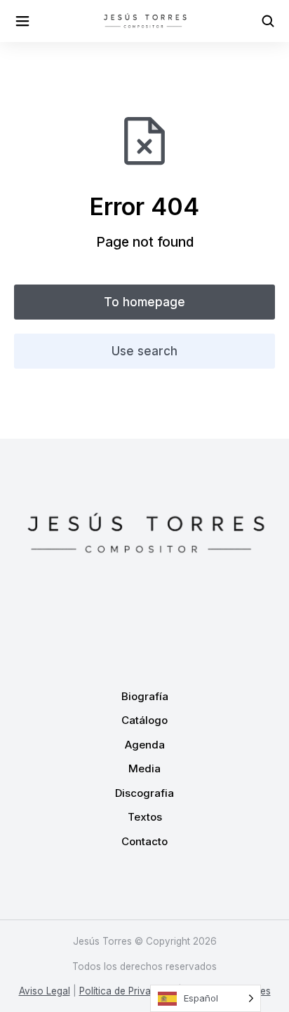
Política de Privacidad (127, 991)
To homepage (144, 302)
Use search (144, 351)
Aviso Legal (44, 991)
